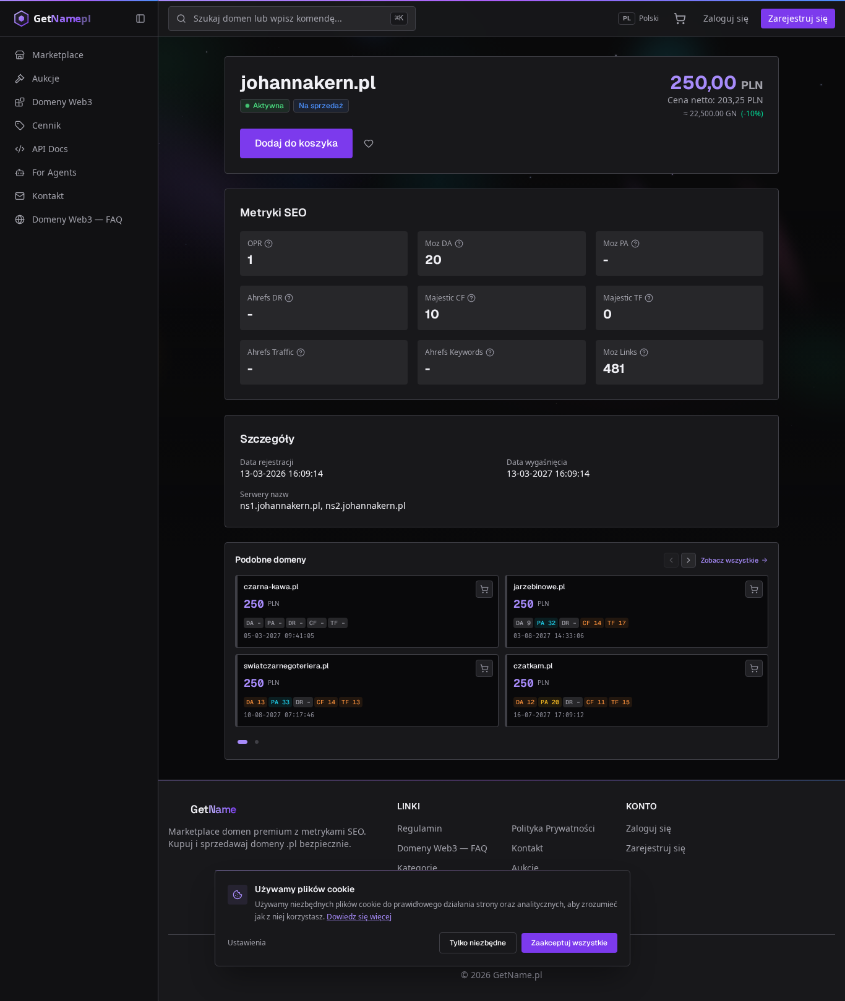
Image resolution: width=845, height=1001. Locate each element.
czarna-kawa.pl (271, 587)
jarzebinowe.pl (539, 587)
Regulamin (419, 828)
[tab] (242, 742)
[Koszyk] (680, 18)
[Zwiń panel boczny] (140, 18)
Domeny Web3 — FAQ (442, 848)
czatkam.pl (532, 666)
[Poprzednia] (671, 560)
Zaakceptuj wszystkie (569, 943)
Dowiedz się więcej (359, 916)
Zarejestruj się (798, 18)
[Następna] (688, 560)
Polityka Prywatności (553, 828)
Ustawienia (247, 943)
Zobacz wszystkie (729, 560)
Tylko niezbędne (478, 943)
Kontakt (527, 848)
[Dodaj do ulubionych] (368, 143)
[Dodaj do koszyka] (484, 589)
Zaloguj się (725, 18)
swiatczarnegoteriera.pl (286, 666)
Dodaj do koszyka (296, 143)
